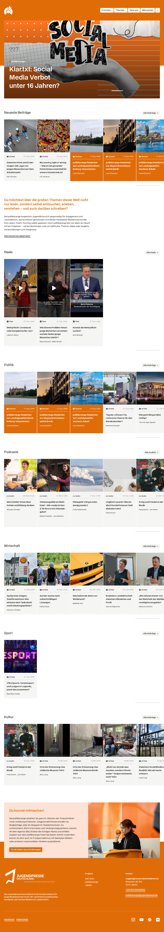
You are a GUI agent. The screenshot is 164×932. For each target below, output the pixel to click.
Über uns (134, 10)
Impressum (9, 919)
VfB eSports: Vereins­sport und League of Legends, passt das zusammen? (20, 686)
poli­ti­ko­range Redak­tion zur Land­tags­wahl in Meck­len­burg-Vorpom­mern (86, 166)
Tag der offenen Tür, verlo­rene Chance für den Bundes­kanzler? (119, 418)
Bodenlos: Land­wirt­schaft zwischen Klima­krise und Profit (119, 599)
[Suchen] (157, 10)
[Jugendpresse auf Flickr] (158, 920)
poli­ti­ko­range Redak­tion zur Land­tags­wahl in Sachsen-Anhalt (151, 166)
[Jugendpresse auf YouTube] (141, 920)
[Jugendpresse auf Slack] (150, 920)
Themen (120, 10)
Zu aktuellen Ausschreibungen (26, 850)
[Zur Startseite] (8, 10)
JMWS (88, 885)
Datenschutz (22, 919)
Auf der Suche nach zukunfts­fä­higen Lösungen (50, 599)
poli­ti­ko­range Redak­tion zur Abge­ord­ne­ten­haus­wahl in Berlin (118, 166)
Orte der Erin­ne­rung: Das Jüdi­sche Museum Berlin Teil (85, 770)
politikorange (91, 882)
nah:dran (89, 879)
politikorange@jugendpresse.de (142, 895)
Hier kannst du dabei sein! (17, 236)
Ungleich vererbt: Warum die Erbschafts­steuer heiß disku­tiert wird (119, 505)
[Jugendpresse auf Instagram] (133, 920)
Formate (106, 10)
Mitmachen (147, 10)
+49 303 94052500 (135, 890)
